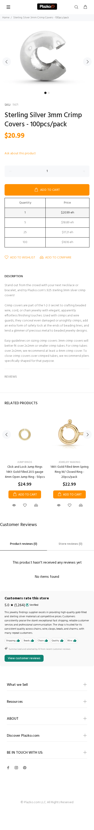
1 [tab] (45, 93)
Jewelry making (69, 462)
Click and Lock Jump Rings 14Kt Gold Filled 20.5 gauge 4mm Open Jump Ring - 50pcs (25, 472)
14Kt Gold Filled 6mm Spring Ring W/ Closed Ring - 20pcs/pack (69, 472)
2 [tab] (48, 93)
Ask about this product (20, 153)
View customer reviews (24, 658)
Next (87, 61)
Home (5, 17)
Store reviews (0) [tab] (70, 544)
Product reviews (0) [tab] (23, 544)
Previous (6, 61)
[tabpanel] (47, 59)
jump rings (24, 462)
